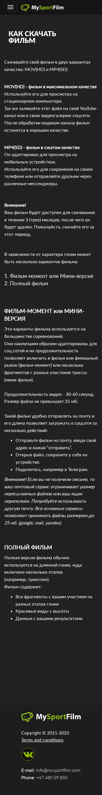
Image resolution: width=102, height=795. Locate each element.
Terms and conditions (42, 739)
